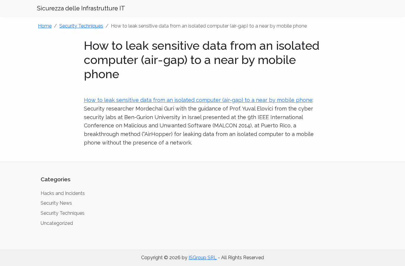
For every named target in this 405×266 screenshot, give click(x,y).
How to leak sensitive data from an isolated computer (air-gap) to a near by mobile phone (198, 100)
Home (45, 26)
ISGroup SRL (203, 257)
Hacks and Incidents (63, 193)
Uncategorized (57, 223)
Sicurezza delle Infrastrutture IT (81, 8)
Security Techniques (81, 26)
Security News (56, 203)
